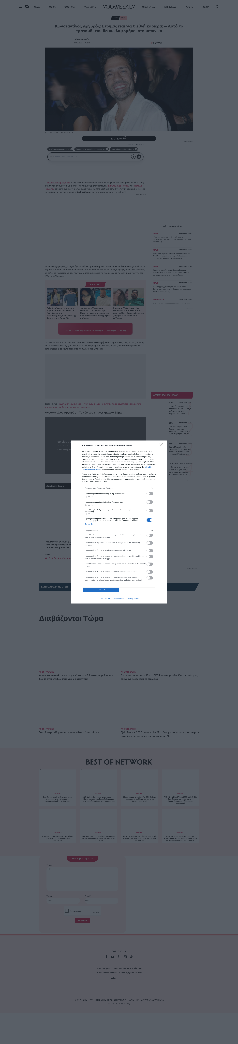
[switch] (150, 493)
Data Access (119, 599)
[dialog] (119, 522)
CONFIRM (101, 590)
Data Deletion (105, 599)
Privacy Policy (133, 599)
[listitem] (119, 488)
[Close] (162, 445)
